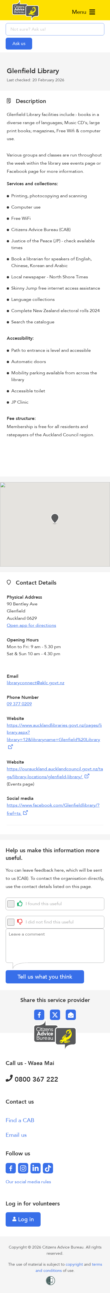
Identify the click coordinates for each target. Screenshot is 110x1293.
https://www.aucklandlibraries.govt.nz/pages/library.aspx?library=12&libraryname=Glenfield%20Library (54, 732)
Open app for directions (31, 625)
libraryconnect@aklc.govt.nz (35, 683)
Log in (25, 1219)
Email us (16, 1135)
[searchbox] (55, 29)
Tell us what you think (44, 977)
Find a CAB (20, 1120)
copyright (75, 1264)
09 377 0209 (19, 704)
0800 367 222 (35, 1079)
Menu (80, 12)
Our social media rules (28, 1182)
